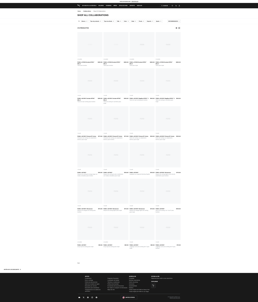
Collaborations (87, 11)
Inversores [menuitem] (131, 284)
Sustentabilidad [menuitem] (133, 285)
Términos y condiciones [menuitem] (114, 282)
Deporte (149, 21)
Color (125, 21)
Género (83, 21)
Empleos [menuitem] (131, 287)
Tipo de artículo (108, 21)
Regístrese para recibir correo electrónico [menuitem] (162, 278)
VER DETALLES (134, 1)
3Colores (79, 59)
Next (78, 263)
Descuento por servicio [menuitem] (91, 285)
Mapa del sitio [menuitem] (111, 289)
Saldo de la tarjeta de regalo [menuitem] (92, 284)
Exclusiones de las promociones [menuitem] (116, 285)
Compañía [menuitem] (131, 278)
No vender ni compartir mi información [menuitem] (117, 287)
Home (79, 11)
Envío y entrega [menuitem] (89, 280)
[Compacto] (176, 28)
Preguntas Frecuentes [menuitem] (113, 278)
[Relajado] (179, 28)
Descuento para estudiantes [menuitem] (92, 287)
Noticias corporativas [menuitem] (134, 280)
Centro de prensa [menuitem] (133, 282)
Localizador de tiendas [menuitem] (113, 280)
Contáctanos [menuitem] (88, 278)
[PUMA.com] (78, 5)
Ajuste (157, 21)
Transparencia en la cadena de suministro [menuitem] (92, 290)
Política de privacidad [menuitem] (113, 284)
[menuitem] (89, 5)
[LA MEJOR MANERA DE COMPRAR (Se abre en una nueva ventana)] (153, 286)
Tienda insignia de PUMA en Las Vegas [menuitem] (139, 291)
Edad (133, 21)
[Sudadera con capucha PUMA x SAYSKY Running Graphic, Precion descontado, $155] (142, 158)
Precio (140, 21)
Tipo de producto (94, 21)
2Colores (79, 242)
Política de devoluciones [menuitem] (91, 282)
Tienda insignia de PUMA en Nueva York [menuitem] (139, 289)
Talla (118, 21)
